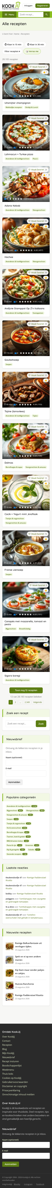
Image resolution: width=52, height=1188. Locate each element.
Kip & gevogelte (15, 849)
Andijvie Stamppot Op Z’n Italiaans (24, 308)
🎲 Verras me (32, 51)
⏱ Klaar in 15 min (13, 44)
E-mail (9, 768)
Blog (4, 1049)
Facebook (40, 1184)
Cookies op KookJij (11, 1078)
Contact (6, 1040)
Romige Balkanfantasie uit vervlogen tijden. (28, 945)
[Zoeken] (46, 14)
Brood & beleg (24, 629)
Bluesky (17, 1184)
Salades (33, 849)
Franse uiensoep (14, 569)
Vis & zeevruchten (16, 828)
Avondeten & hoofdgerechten (17, 159)
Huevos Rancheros (24, 983)
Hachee (9, 257)
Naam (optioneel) (14, 757)
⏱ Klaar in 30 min (35, 44)
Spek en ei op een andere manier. (28, 958)
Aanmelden (14, 782)
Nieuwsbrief (8, 1057)
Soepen (9, 364)
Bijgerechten (11, 629)
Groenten (32, 845)
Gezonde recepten (16, 854)
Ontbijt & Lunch (31, 107)
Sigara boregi (12, 675)
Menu (11, 14)
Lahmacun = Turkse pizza (19, 154)
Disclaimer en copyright (14, 1086)
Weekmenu (8, 1069)
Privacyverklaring (11, 1090)
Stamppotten (38, 313)
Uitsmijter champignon (18, 102)
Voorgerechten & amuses (36, 467)
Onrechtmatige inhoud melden (18, 1094)
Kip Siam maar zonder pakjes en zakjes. (29, 971)
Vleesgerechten (39, 210)
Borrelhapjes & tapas (14, 467)
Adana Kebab (12, 205)
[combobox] (30, 14)
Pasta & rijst (14, 845)
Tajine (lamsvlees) (15, 411)
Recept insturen (10, 1061)
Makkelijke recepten (14, 107)
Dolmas (9, 462)
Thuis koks (7, 1073)
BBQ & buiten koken (17, 841)
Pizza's (35, 159)
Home (16, 34)
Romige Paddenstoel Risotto (29, 995)
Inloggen (28, 5)
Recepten (7, 1044)
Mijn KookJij (8, 1053)
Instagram (28, 1184)
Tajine (35, 416)
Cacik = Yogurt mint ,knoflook (21, 514)
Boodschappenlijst (12, 1065)
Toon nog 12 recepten (26, 690)
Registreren (42, 5)
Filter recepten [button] (12, 51)
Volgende (37, 702)
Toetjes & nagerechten (15, 518)
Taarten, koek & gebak (18, 836)
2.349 (27, 702)
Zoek (41, 723)
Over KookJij (8, 1036)
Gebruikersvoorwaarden (15, 1082)
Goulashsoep (12, 359)
